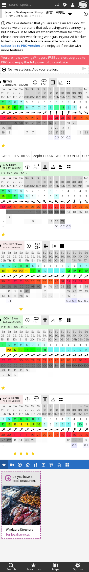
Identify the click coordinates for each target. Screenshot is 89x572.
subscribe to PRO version (20, 45)
